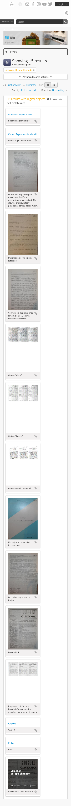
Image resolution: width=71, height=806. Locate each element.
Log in (61, 4)
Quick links (20, 4)
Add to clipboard (36, 121)
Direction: (46, 90)
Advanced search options (35, 76)
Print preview (13, 84)
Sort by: (16, 90)
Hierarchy (31, 84)
